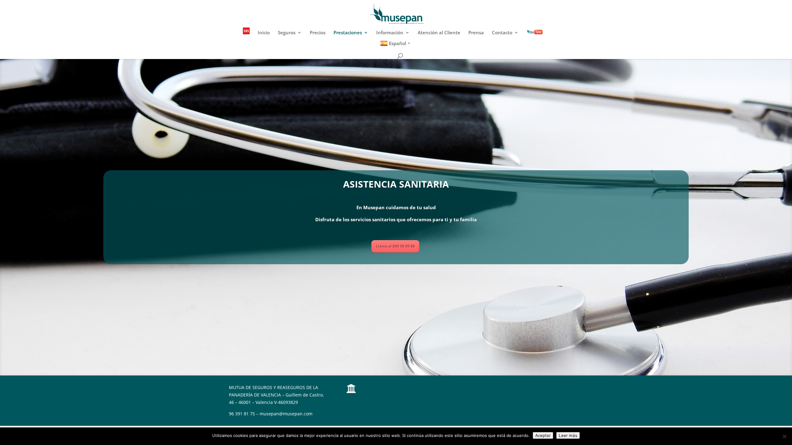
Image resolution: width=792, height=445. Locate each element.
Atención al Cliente (439, 33)
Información (389, 33)
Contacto (502, 33)
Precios (317, 33)
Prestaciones (348, 33)
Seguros (286, 33)
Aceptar (543, 435)
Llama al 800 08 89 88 (395, 246)
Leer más (568, 435)
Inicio (264, 33)
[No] (784, 436)
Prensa (476, 33)
